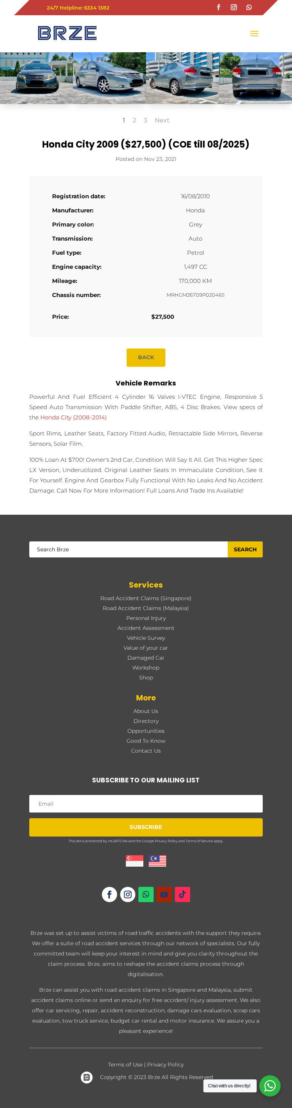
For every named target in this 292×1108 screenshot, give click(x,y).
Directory (146, 721)
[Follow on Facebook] (219, 7)
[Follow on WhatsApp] (249, 7)
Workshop (145, 667)
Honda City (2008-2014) (73, 417)
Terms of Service (199, 841)
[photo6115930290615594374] (255, 104)
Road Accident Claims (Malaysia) (146, 608)
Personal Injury (146, 618)
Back (146, 357)
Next (162, 120)
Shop (146, 677)
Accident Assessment (146, 628)
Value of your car (146, 647)
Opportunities (146, 730)
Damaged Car (146, 657)
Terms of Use (125, 1064)
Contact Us (146, 750)
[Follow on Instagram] (234, 7)
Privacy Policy (166, 841)
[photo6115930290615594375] (182, 104)
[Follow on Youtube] (164, 894)
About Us (145, 711)
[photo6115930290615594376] (109, 104)
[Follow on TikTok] (182, 894)
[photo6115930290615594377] (36, 104)
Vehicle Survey (146, 637)
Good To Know (146, 740)
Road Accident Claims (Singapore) (146, 598)
